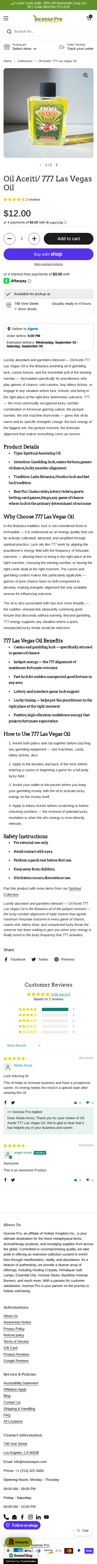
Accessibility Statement (21, 1383)
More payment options (48, 264)
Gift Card (10, 1348)
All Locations (13, 1421)
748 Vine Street (15, 1444)
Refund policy (14, 1335)
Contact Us (12, 1402)
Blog (7, 1396)
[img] (14, 1058)
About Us (11, 1316)
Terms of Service (16, 1341)
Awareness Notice (17, 1322)
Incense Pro (40, 1545)
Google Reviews (16, 1361)
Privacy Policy (14, 1329)
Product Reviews (16, 1354)
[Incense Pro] (47, 18)
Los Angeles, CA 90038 (21, 1453)
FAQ (7, 1415)
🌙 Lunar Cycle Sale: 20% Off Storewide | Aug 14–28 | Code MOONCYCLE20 (48, 5)
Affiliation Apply (15, 1389)
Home (8, 61)
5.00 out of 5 (60, 994)
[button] (88, 18)
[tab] (25, 309)
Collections (25, 61)
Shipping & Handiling (19, 1409)
